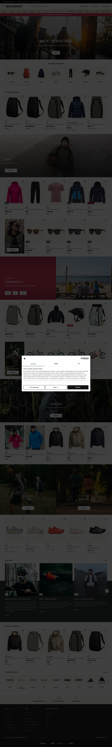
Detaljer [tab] (56, 363)
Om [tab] (79, 363)
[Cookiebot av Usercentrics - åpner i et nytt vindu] (82, 358)
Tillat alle (78, 387)
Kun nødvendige (34, 387)
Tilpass (55, 387)
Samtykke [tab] (33, 363)
